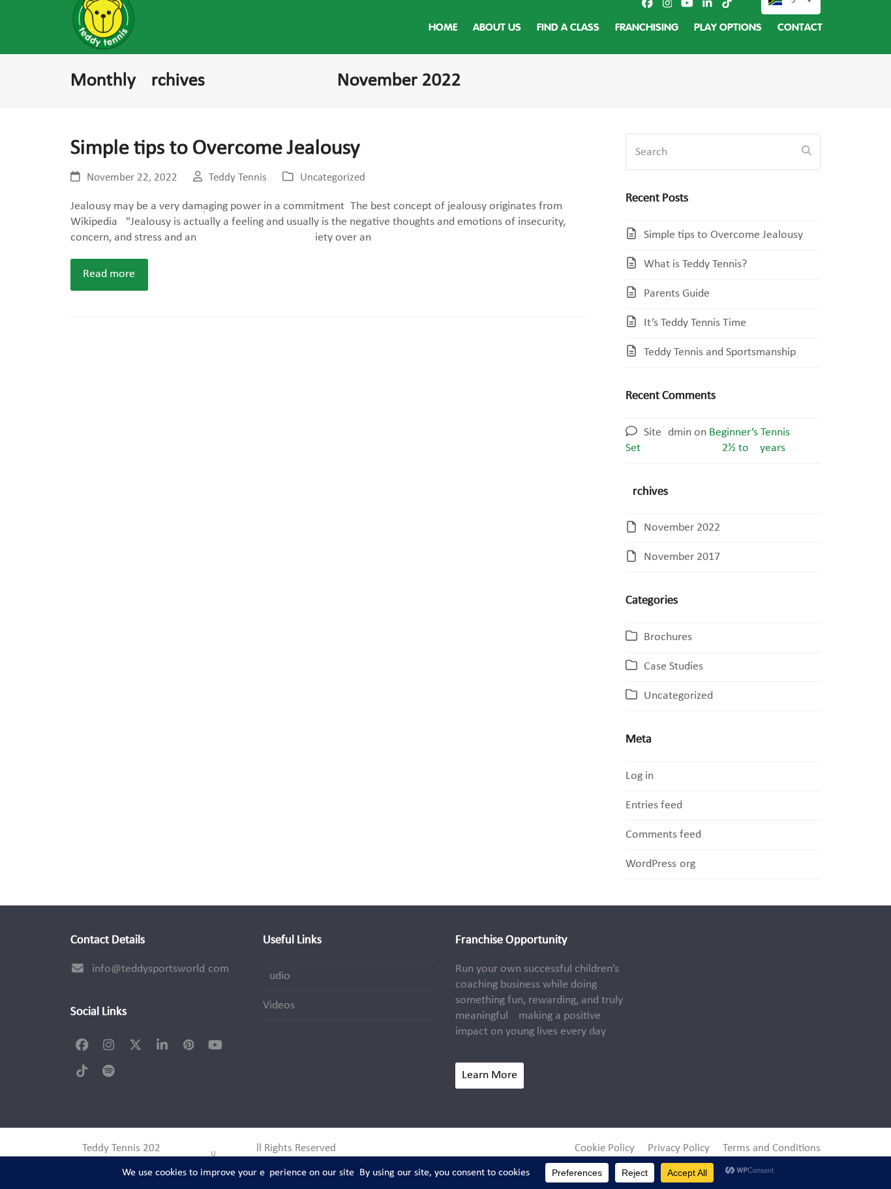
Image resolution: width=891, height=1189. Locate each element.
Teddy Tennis (238, 178)
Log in (640, 776)
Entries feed (654, 805)
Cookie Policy (605, 1148)
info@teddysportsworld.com (160, 969)
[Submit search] (806, 151)
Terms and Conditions (772, 1148)
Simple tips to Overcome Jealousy (215, 148)
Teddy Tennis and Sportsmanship (720, 352)
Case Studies (673, 666)
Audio (276, 976)
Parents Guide (677, 293)
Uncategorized (332, 178)
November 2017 (682, 557)
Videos (279, 1005)
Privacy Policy (679, 1148)
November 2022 (682, 527)
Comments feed (663, 835)
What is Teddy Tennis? (695, 264)
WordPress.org (660, 864)
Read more (109, 274)
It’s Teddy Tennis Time (695, 323)
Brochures (668, 637)
